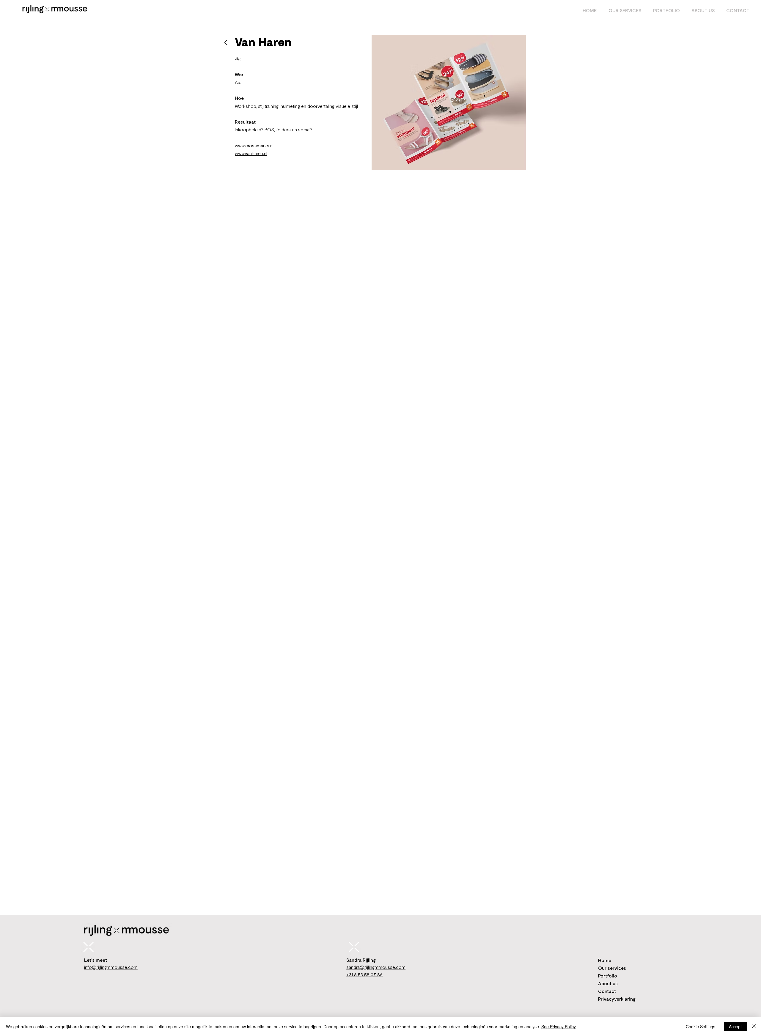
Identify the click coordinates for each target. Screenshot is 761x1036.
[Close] (753, 1026)
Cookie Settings (700, 1026)
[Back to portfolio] (226, 42)
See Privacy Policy (558, 1026)
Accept (735, 1026)
